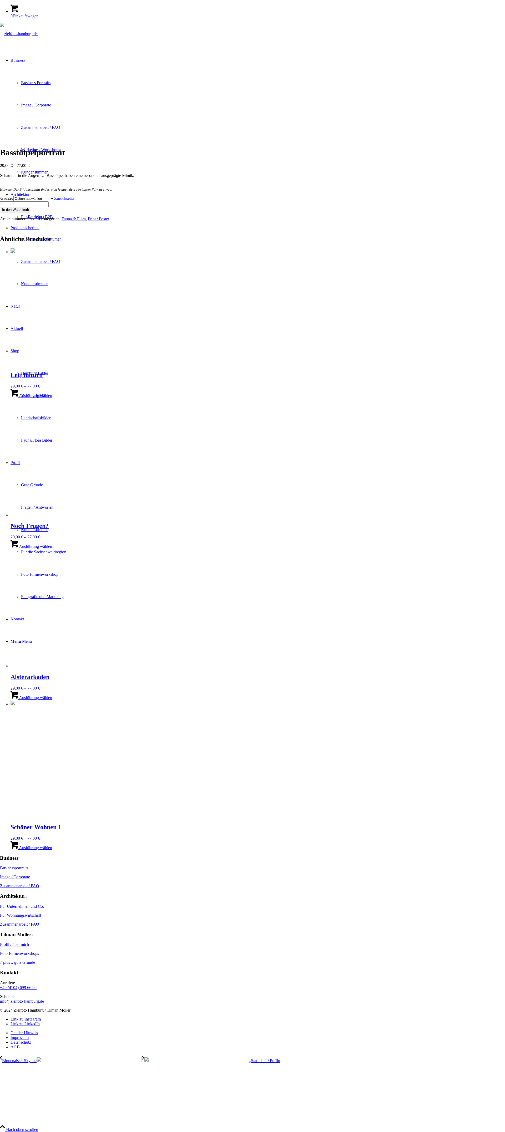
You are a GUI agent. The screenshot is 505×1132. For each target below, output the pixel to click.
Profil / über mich (14, 944)
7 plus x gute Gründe (17, 962)
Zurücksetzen (65, 198)
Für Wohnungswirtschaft (20, 915)
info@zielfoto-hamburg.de (22, 1001)
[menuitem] (258, 1033)
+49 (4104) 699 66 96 (18, 987)
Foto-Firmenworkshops (19, 953)
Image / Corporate (15, 877)
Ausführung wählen (35, 395)
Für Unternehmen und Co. (22, 906)
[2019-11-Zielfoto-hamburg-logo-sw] (19, 34)
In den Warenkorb (15, 210)
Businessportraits (14, 868)
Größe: (6, 198)
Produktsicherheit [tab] (25, 228)
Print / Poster (98, 219)
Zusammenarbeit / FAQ (19, 886)
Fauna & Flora (74, 219)
